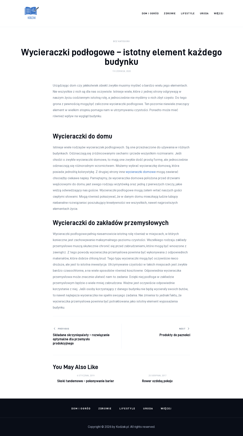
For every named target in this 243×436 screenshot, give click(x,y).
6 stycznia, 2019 (85, 375)
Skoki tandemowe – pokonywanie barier (85, 381)
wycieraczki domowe (141, 172)
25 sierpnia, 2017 (157, 375)
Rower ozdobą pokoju (157, 381)
